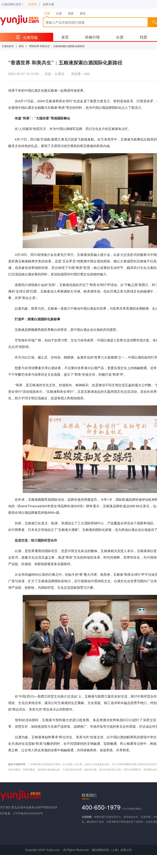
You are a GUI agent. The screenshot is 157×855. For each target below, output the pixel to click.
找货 (143, 37)
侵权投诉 (51, 807)
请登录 (32, 4)
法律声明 (40, 807)
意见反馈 (17, 807)
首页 (65, 37)
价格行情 (92, 37)
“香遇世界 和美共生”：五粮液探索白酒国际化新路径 (57, 46)
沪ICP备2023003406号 (28, 813)
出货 (119, 37)
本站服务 (28, 807)
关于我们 (5, 807)
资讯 (21, 46)
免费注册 (48, 4)
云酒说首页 (8, 46)
